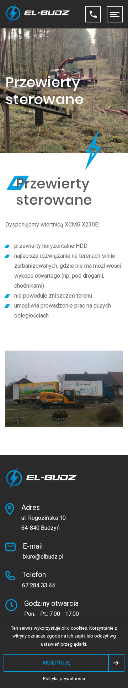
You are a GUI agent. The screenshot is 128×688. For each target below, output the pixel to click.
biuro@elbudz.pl (43, 556)
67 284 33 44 (38, 585)
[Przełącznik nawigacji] (115, 14)
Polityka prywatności (64, 678)
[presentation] (64, 663)
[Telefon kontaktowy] (93, 14)
